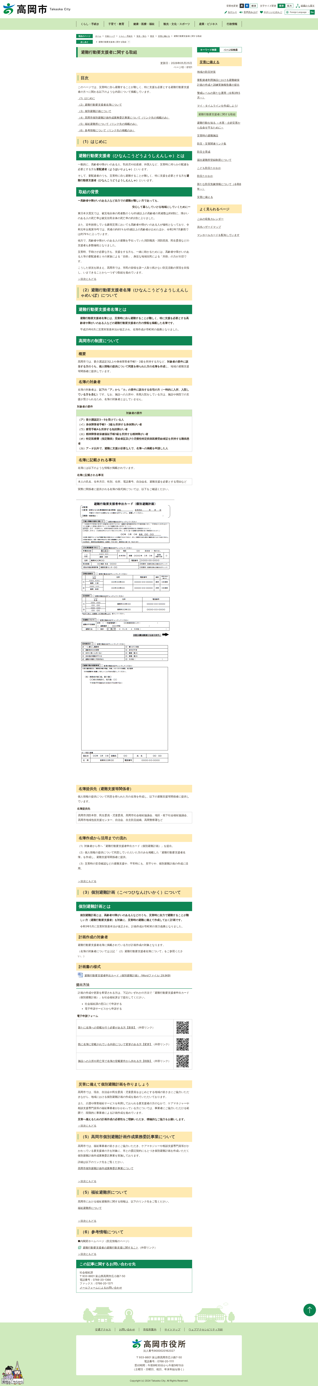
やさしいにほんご (273, 12)
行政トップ (110, 36)
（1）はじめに (86, 98)
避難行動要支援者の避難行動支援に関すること (110, 1247)
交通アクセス (103, 1329)
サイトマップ (172, 1329)
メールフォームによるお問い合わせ (101, 1287)
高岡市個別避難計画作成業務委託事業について (105, 1168)
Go (312, 12)
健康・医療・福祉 (144, 24)
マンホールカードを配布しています (218, 235)
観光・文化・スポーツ (176, 24)
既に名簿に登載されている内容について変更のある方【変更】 (115, 1044)
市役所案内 (149, 1329)
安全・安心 (141, 36)
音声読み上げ (251, 12)
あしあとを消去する (128, 42)
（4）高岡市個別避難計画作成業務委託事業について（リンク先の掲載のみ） (124, 117)
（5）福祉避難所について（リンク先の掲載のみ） (108, 124)
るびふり (232, 12)
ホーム (98, 36)
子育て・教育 (116, 24)
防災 (152, 36)
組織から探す (308, 5)
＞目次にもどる (87, 279)
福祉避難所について (90, 1208)
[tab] (208, 49)
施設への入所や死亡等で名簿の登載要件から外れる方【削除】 (115, 1061)
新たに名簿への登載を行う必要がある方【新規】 (107, 1027)
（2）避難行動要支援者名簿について (100, 104)
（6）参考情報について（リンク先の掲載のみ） (106, 130)
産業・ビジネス (208, 24)
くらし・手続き (90, 24)
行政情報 (232, 24)
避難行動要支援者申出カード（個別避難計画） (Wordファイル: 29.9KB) (127, 975)
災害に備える (164, 36)
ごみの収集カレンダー (210, 219)
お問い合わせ (127, 1329)
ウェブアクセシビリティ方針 (205, 1329)
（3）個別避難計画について (94, 111)
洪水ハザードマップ (209, 227)
